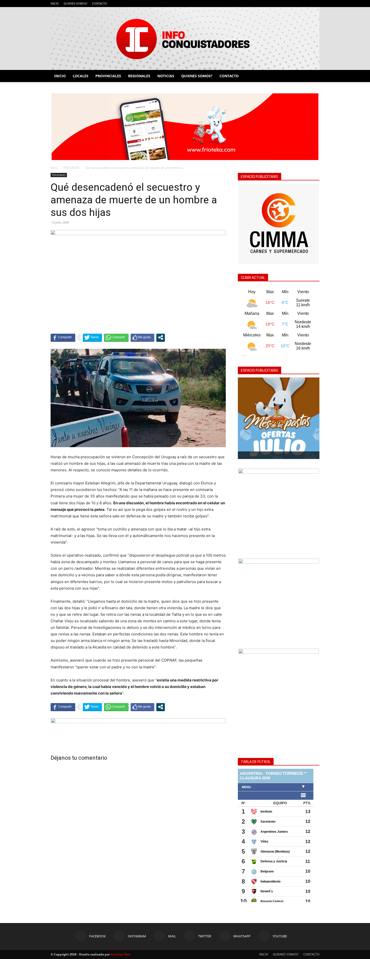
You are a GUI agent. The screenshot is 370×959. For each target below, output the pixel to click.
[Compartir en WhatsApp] (116, 337)
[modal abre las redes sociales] (160, 337)
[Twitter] (299, 3)
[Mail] (290, 3)
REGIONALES (139, 75)
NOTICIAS (165, 75)
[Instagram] (282, 3)
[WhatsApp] (307, 3)
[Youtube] (315, 3)
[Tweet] (92, 337)
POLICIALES (71, 168)
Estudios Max (120, 954)
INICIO (55, 3)
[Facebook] (274, 3)
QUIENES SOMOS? (75, 3)
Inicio (54, 168)
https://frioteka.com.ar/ (259, 455)
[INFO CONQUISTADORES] (185, 38)
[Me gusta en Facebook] (142, 337)
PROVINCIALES (108, 75)
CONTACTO (99, 3)
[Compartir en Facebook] (63, 337)
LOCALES (80, 75)
